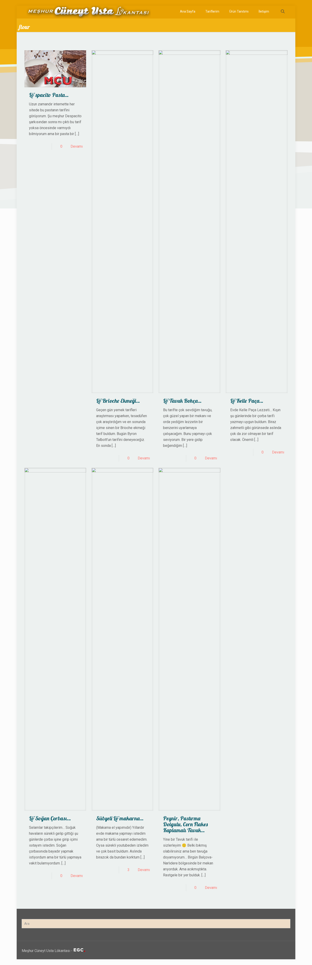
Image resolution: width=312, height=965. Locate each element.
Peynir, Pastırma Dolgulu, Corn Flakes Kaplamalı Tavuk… (185, 824)
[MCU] (88, 11)
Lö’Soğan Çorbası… (50, 818)
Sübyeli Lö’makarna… (119, 818)
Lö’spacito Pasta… (49, 94)
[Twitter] (255, 951)
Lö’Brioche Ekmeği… (118, 400)
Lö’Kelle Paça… (246, 400)
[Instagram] (273, 951)
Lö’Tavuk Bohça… (182, 400)
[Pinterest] (267, 951)
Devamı (77, 146)
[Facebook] (249, 951)
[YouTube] (261, 951)
